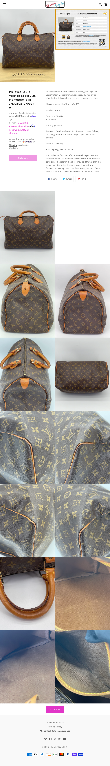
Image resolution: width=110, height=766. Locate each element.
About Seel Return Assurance (55, 731)
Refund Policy (55, 727)
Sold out (23, 158)
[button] (23, 140)
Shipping (13, 145)
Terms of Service (55, 722)
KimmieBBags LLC (58, 747)
